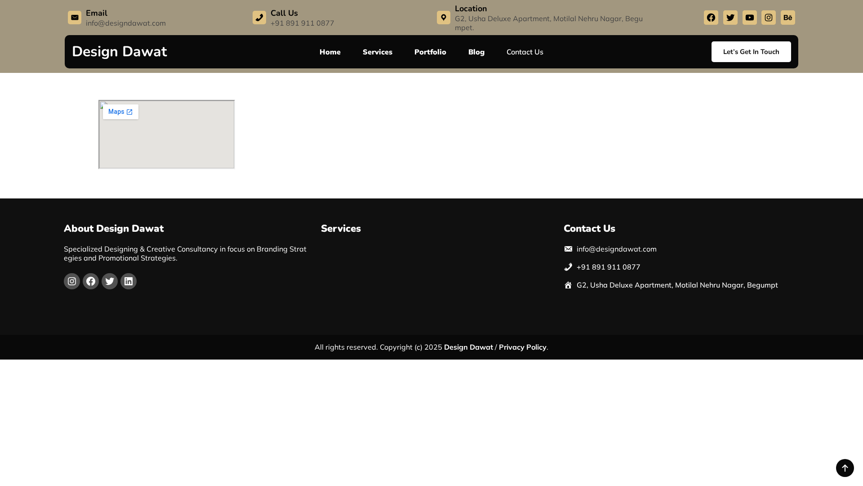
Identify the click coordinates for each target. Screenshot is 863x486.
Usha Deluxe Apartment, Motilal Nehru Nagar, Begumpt (684, 284)
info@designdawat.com (126, 22)
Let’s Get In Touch (751, 51)
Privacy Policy (523, 346)
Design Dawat (119, 51)
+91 (583, 266)
